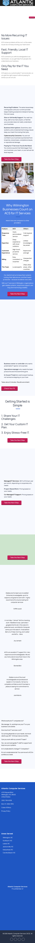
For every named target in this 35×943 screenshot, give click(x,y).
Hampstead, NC (8, 850)
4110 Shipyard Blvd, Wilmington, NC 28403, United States (8, 794)
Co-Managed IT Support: (13, 495)
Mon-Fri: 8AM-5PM (7, 804)
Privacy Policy (5, 811)
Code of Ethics (6, 807)
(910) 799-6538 (6, 800)
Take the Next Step (32, 17)
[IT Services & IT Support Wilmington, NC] (18, 3)
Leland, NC (6, 844)
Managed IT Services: (11, 481)
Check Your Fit (9, 388)
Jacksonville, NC (8, 847)
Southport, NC (7, 841)
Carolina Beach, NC (9, 853)
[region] (17, 247)
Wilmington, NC (8, 838)
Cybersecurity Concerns (13, 136)
